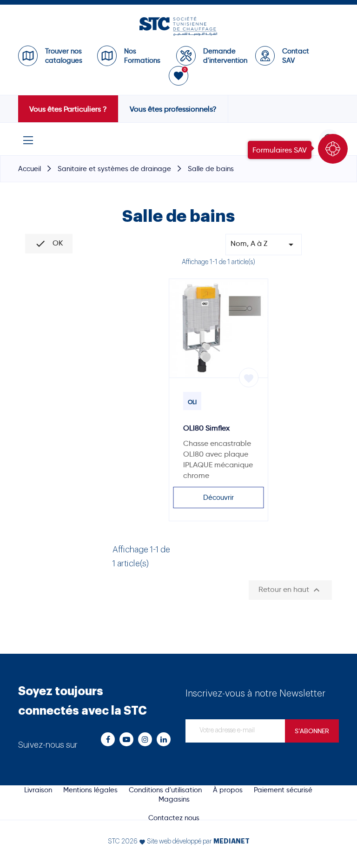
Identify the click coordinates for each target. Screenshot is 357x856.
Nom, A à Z (264, 244)
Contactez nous (173, 818)
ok (49, 243)
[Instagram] (145, 739)
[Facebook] (108, 739)
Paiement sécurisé (283, 790)
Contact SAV (295, 56)
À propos (228, 790)
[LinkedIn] (163, 739)
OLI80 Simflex (206, 428)
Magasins (174, 799)
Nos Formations (142, 56)
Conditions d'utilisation (165, 790)
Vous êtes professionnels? (173, 109)
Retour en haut (290, 590)
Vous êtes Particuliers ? (68, 109)
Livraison (38, 790)
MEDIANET (231, 841)
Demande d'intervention (224, 56)
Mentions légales (90, 790)
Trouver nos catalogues (63, 56)
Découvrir (218, 497)
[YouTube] (126, 739)
